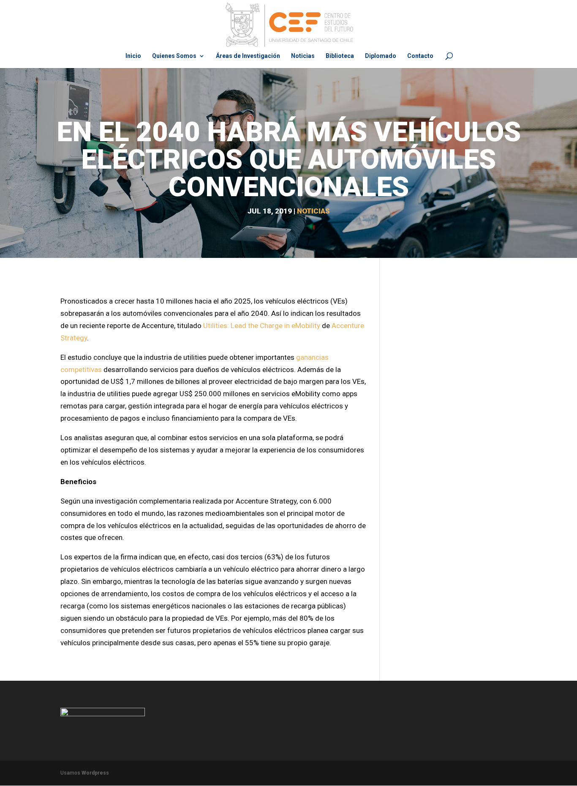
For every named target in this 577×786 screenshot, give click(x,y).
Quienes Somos (174, 56)
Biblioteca (340, 56)
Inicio (133, 56)
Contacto (420, 56)
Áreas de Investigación (248, 56)
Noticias (303, 56)
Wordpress (95, 773)
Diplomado (380, 56)
